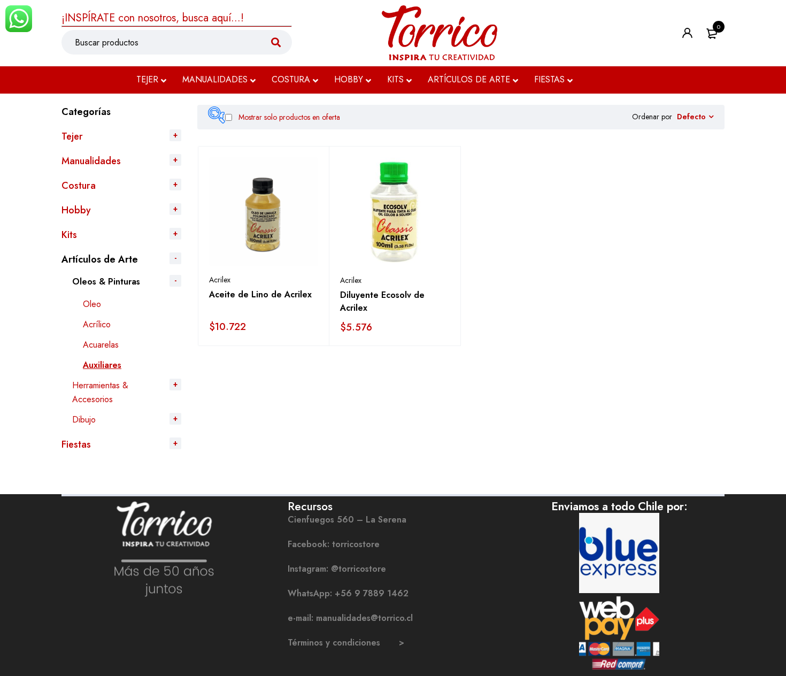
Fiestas (76, 444)
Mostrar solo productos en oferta (288, 117)
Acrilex (219, 279)
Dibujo (84, 419)
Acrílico (97, 324)
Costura (78, 186)
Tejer (72, 136)
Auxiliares (102, 365)
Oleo (92, 304)
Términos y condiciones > (346, 642)
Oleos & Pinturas (106, 281)
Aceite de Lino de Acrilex (260, 294)
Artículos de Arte (99, 259)
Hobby (76, 210)
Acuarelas (101, 345)
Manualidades (91, 161)
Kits (69, 235)
